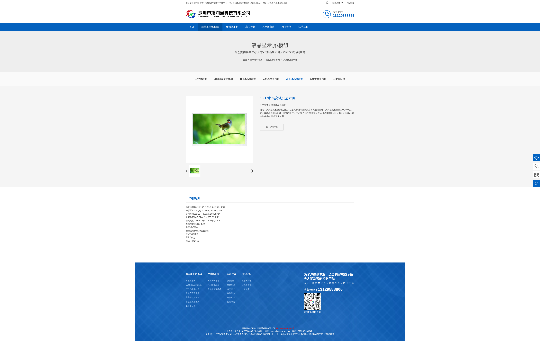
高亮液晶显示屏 (290, 60)
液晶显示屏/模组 (210, 26)
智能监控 (231, 293)
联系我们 (303, 26)
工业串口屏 (339, 79)
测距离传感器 (213, 280)
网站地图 (350, 3)
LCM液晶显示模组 (223, 79)
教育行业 (231, 285)
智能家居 (231, 302)
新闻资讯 (286, 26)
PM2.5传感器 (213, 285)
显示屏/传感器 (256, 60)
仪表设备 (231, 280)
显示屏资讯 (246, 280)
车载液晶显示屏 (318, 79)
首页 (191, 26)
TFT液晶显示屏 (248, 79)
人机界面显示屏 (271, 79)
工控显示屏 (201, 79)
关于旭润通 (268, 26)
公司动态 (245, 289)
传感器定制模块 (214, 289)
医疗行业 (231, 289)
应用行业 (250, 26)
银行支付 (231, 297)
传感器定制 (232, 26)
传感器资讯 (246, 285)
